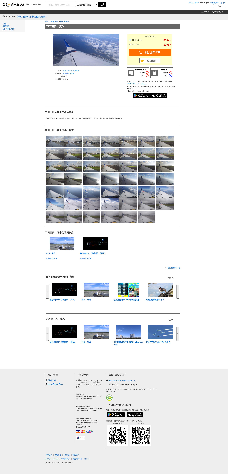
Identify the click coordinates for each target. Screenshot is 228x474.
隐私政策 (58, 455)
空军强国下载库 (68, 73)
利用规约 (67, 455)
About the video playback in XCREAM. (122, 380)
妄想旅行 (76, 71)
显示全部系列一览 (174, 268)
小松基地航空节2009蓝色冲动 (158, 342)
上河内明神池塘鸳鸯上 (155, 300)
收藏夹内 (219, 12)
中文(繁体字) (214, 3)
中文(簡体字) (65, 459)
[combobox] (60, 4)
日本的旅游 (9, 28)
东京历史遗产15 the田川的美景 (126, 300)
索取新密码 (52, 380)
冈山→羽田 (50, 253)
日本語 (190, 3)
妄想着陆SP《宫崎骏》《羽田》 (93, 253)
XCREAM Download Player (137, 84)
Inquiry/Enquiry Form (55, 384)
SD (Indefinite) (137, 40)
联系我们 (76, 455)
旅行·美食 (6, 26)
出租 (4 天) (135, 44)
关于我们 (49, 455)
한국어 (223, 3)
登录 (219, 6)
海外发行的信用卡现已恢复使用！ (32, 16)
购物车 (206, 12)
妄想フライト (68, 71)
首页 (4, 24)
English (196, 3)
